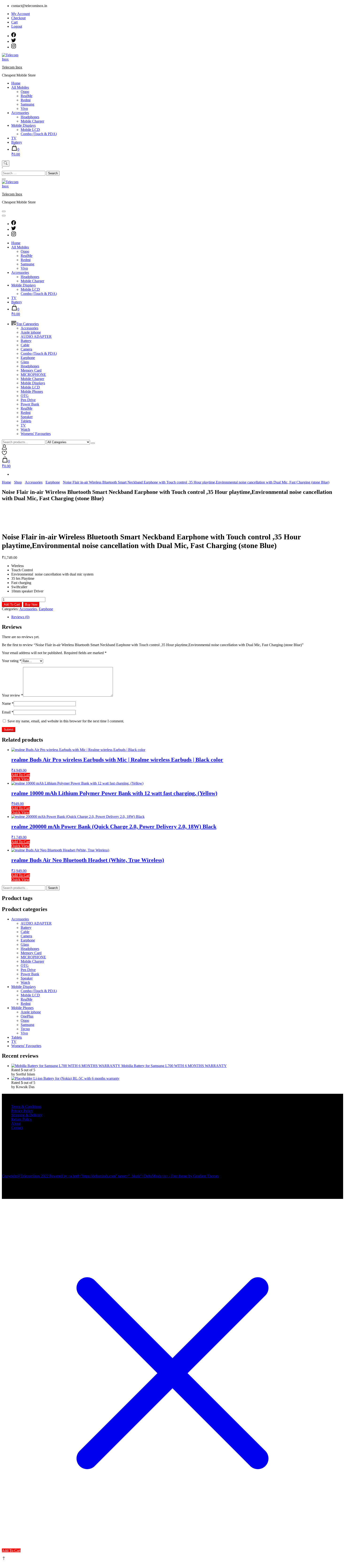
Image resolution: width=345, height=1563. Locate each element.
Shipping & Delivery (26, 1115)
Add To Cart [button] (20, 775)
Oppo (25, 92)
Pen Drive (28, 400)
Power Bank (30, 404)
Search (53, 888)
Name (8, 703)
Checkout (18, 18)
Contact (17, 1128)
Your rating (11, 661)
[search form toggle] (5, 163)
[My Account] (4, 448)
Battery (16, 142)
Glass (25, 362)
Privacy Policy (22, 1111)
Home (15, 83)
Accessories (20, 113)
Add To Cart (12, 604)
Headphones (30, 117)
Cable (25, 345)
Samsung (27, 104)
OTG (25, 396)
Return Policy (21, 1119)
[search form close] (4, 179)
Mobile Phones (32, 391)
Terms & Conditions (26, 1107)
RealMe (26, 96)
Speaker (27, 417)
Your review (12, 695)
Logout (16, 26)
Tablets (26, 421)
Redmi (26, 100)
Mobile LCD (30, 130)
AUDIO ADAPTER (36, 337)
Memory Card (31, 370)
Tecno (25, 1029)
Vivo (24, 109)
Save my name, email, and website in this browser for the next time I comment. (66, 721)
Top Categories (27, 324)
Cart (14, 22)
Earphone (28, 358)
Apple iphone (31, 332)
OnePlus (27, 1016)
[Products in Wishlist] (4, 454)
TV (13, 138)
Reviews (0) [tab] (20, 617)
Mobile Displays (23, 125)
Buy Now (31, 604)
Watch (25, 429)
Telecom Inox (12, 67)
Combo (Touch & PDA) (39, 134)
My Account (20, 14)
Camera (26, 349)
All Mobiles (20, 87)
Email (7, 712)
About (16, 1123)
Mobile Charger (32, 121)
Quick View (20, 779)
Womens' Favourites (36, 434)
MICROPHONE (33, 375)
